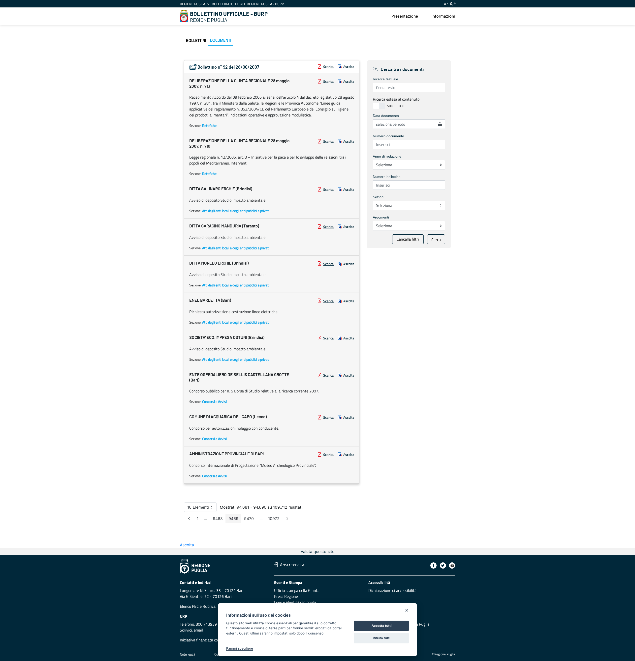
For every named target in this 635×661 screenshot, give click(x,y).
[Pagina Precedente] (189, 518)
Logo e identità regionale (295, 602)
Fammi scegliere (239, 648)
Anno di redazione (387, 156)
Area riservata (292, 564)
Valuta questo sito (318, 551)
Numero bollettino (387, 176)
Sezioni (378, 197)
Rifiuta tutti (381, 638)
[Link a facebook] (433, 565)
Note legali (187, 654)
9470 (250, 519)
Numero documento (388, 136)
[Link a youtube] (452, 565)
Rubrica (209, 606)
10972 (275, 519)
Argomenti (381, 217)
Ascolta (348, 66)
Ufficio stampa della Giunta (296, 590)
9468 (219, 519)
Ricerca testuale (385, 79)
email (198, 630)
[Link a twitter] (443, 565)
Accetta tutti (381, 626)
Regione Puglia (192, 3)
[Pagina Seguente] (287, 518)
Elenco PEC (189, 606)
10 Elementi (202, 508)
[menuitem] (404, 16)
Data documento (386, 115)
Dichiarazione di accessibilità (392, 590)
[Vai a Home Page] (184, 16)
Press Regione (286, 596)
